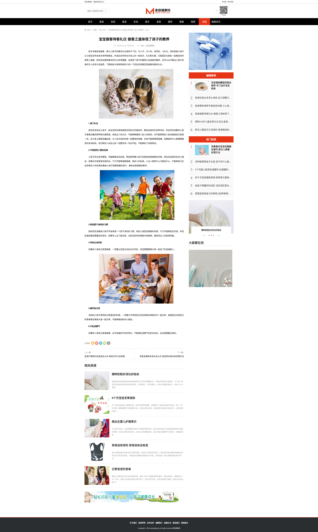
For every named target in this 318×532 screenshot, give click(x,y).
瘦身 (124, 21)
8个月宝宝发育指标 (123, 398)
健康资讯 (215, 21)
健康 (181, 21)
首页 (90, 21)
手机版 (224, 2)
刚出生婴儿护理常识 (124, 421)
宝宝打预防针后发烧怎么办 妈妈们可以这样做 (104, 356)
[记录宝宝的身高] (96, 475)
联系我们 (176, 522)
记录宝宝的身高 (121, 469)
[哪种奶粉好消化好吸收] (96, 380)
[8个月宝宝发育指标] (96, 404)
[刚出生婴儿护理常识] (96, 428)
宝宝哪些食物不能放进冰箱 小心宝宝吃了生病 (217, 105)
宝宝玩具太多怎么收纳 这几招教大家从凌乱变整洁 (220, 97)
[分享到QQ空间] (92, 343)
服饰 (170, 21)
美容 (101, 21)
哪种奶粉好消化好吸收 (125, 374)
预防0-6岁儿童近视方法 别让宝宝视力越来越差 (218, 121)
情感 (193, 21)
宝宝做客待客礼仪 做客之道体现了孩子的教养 (217, 113)
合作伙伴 (150, 522)
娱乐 (147, 21)
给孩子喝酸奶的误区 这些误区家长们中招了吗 (217, 185)
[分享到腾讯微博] (100, 343)
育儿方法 (102, 30)
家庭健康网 (159, 11)
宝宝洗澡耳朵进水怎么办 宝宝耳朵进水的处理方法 (162, 356)
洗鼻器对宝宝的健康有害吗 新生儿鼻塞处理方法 (221, 149)
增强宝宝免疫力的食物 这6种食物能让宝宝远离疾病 (220, 193)
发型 (113, 21)
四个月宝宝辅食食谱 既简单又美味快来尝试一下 (219, 177)
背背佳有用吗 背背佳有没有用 (130, 445)
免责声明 (141, 522)
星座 (159, 21)
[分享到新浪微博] (96, 343)
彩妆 (136, 21)
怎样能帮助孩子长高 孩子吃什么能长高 (214, 161)
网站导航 (231, 2)
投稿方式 (167, 522)
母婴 (204, 21)
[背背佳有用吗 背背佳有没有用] (96, 451)
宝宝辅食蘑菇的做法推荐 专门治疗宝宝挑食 (221, 85)
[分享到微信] (104, 343)
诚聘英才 (159, 522)
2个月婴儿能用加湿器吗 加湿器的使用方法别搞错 (219, 169)
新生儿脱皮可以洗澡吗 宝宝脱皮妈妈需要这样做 (219, 129)
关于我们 (133, 522)
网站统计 (184, 522)
